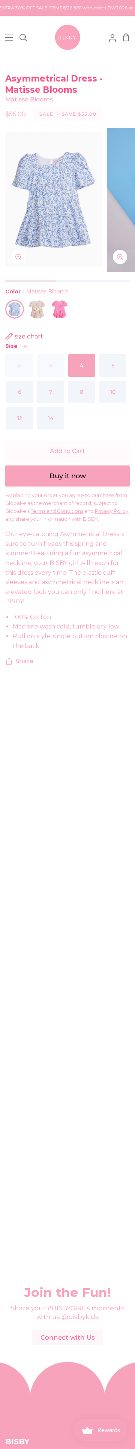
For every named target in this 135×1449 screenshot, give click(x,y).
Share (24, 661)
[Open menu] (7, 37)
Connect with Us (67, 1337)
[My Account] (109, 37)
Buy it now (68, 476)
